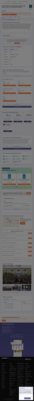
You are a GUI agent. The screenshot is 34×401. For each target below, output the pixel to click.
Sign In (27, 398)
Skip (23, 398)
